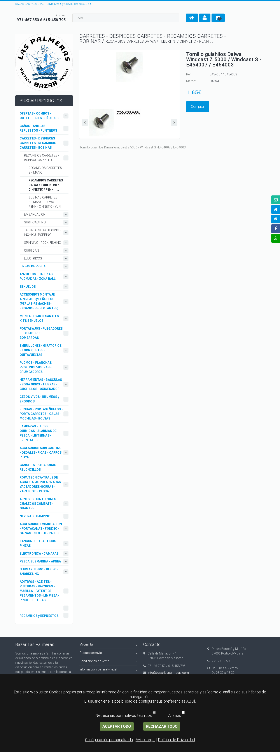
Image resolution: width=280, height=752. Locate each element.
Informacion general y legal (98, 669)
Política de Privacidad (176, 739)
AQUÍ (190, 701)
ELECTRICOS (33, 258)
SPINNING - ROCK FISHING (42, 242)
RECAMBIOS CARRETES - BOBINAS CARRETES (41, 158)
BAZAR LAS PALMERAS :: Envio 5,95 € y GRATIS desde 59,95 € (53, 3)
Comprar (197, 106)
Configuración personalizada (109, 739)
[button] (192, 18)
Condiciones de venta (94, 661)
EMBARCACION (35, 214)
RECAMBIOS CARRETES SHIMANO (45, 170)
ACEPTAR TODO (116, 726)
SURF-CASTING (35, 222)
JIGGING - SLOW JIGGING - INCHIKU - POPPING (42, 232)
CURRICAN (31, 250)
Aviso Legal (145, 739)
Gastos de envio (90, 653)
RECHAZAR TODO (162, 726)
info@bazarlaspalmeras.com (168, 672)
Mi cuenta (86, 644)
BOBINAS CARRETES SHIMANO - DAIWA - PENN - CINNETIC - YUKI (44, 202)
